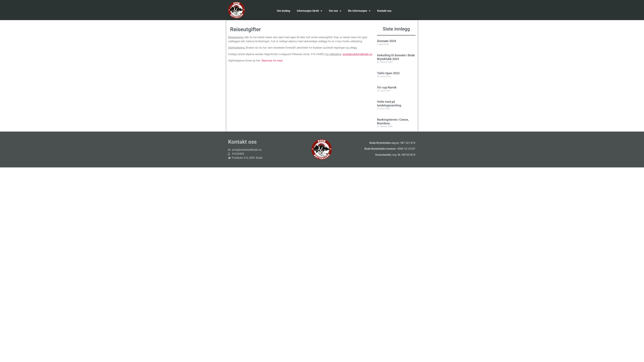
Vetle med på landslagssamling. (389, 103)
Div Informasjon (357, 10)
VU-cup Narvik (387, 87)
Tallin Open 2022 (388, 73)
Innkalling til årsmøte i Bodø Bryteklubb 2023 (396, 57)
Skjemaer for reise (272, 60)
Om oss (333, 10)
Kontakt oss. (384, 10)
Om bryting (283, 10)
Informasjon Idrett (308, 10)
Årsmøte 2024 (386, 41)
